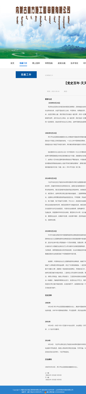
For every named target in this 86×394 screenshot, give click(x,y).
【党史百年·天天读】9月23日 (53, 375)
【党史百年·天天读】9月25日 (53, 379)
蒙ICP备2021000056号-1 (35, 392)
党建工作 (50, 75)
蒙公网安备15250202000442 (55, 392)
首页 (46, 75)
